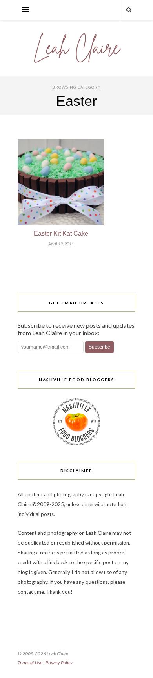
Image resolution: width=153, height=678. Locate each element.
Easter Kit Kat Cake (61, 233)
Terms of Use (30, 662)
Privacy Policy (59, 662)
